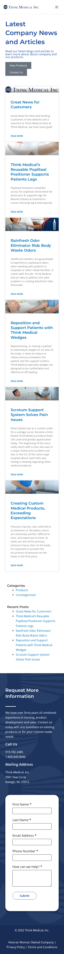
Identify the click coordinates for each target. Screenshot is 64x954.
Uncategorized (26, 595)
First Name (21, 804)
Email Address (24, 835)
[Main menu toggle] (56, 7)
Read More (17, 135)
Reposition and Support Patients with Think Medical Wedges (34, 645)
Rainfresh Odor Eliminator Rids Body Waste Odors (31, 245)
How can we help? (27, 867)
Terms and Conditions (42, 947)
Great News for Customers (34, 611)
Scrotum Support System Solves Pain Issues (29, 415)
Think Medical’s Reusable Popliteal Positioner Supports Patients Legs (35, 621)
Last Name (21, 820)
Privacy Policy (16, 947)
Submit (24, 896)
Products (22, 590)
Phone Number (25, 851)
